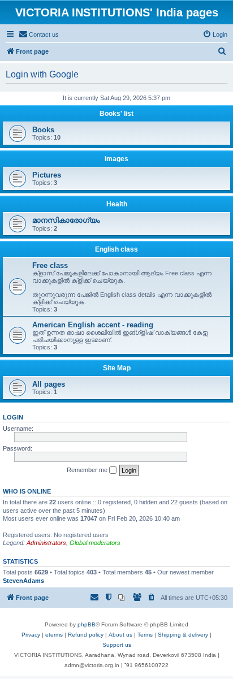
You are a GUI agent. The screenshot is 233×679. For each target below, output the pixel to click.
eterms (54, 635)
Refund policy (85, 635)
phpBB (86, 624)
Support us (116, 645)
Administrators (46, 542)
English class (116, 249)
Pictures (46, 175)
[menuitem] (39, 34)
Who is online (27, 491)
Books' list (116, 114)
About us (120, 635)
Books (43, 130)
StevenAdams (23, 580)
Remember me (88, 469)
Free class (50, 265)
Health (116, 204)
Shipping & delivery (183, 635)
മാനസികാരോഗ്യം (66, 220)
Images (116, 159)
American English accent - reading (92, 325)
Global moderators (95, 542)
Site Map (117, 368)
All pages (48, 384)
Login (13, 417)
